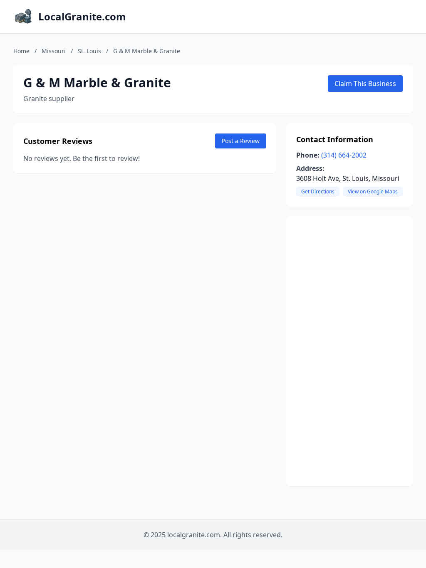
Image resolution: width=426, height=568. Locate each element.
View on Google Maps (373, 191)
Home (21, 51)
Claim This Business (365, 83)
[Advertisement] (349, 351)
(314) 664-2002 (344, 155)
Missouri (54, 51)
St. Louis (89, 51)
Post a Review (241, 141)
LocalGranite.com (82, 16)
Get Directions (317, 191)
